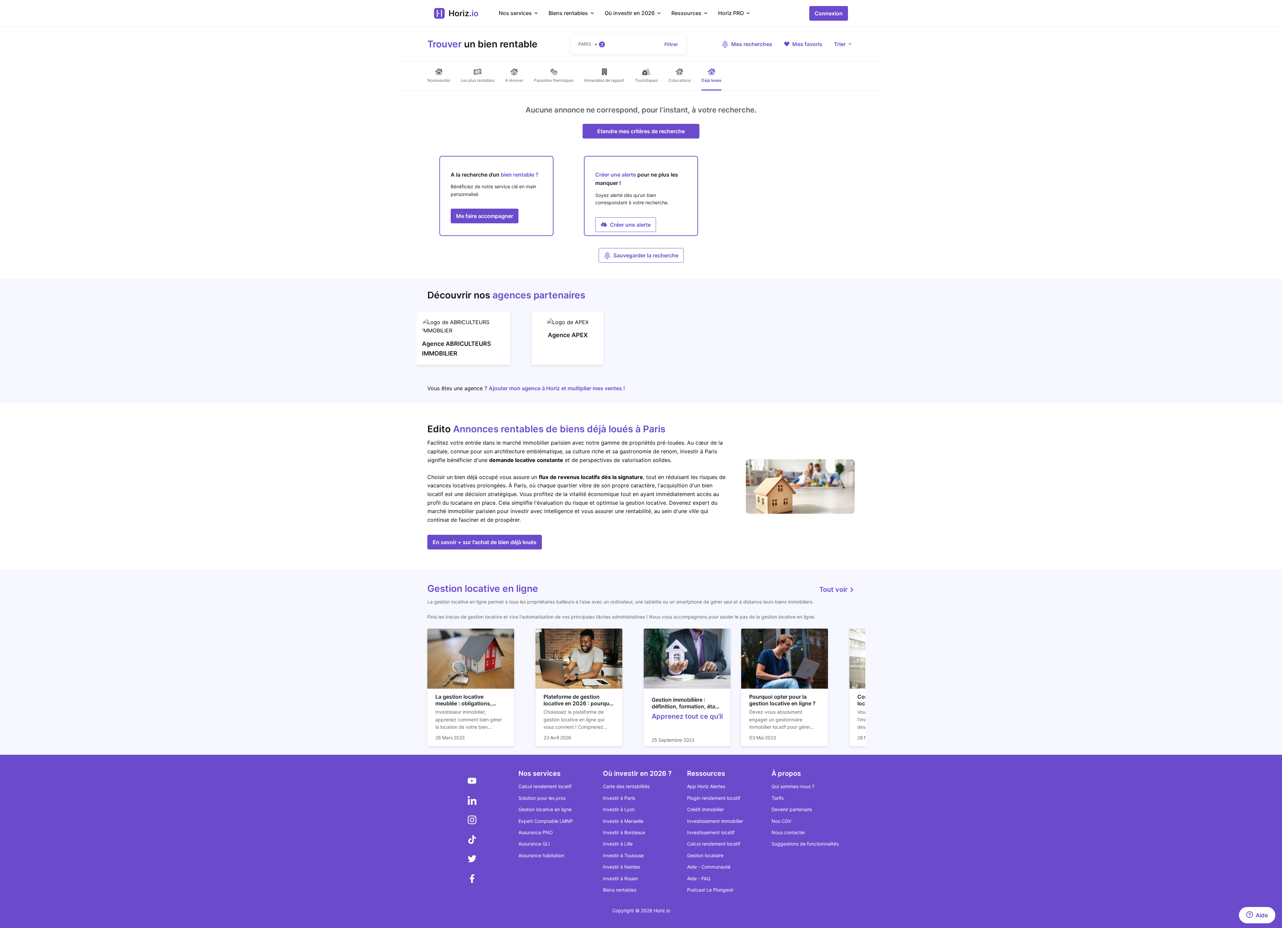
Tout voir (834, 590)
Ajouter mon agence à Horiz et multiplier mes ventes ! (557, 388)
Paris (520, 485)
